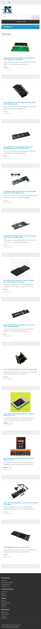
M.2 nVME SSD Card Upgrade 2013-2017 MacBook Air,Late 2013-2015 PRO (18, 147)
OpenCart (18, 625)
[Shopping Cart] (35, 2)
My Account (4, 612)
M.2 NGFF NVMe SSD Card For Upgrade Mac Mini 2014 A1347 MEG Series (20, 192)
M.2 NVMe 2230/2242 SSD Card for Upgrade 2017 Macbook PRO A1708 (20, 236)
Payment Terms (5, 584)
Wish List (3, 616)
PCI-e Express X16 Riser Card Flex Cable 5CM (20, 369)
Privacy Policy (5, 586)
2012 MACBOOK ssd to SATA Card (16, 547)
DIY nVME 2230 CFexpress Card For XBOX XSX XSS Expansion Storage (19, 281)
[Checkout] (38, 2)
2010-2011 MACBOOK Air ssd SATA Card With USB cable (20, 503)
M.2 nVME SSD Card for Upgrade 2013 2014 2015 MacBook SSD (20, 103)
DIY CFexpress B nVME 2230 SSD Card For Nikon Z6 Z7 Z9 (19, 414)
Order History (5, 614)
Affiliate (3, 605)
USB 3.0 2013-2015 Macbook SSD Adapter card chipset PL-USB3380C (19, 58)
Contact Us (4, 591)
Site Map (3, 595)
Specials (3, 607)
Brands (3, 601)
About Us (4, 580)
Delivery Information (7, 582)
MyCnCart (11, 625)
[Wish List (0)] (33, 2)
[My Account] (31, 2)
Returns (3, 593)
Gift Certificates (5, 603)
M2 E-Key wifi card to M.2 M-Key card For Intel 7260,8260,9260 (19, 325)
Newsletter (4, 618)
